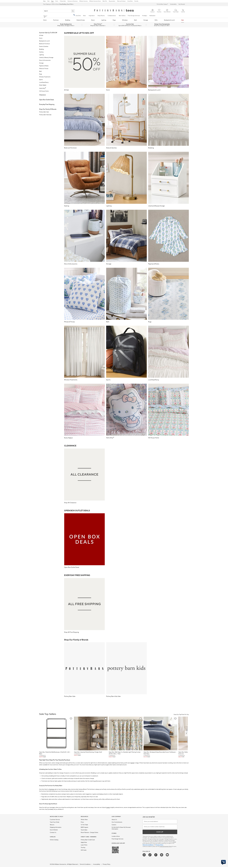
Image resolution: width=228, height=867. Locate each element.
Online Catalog (54, 840)
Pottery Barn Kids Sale (45, 115)
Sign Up (159, 832)
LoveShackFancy (44, 82)
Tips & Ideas (84, 830)
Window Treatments (44, 77)
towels (108, 807)
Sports (41, 79)
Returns (52, 825)
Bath (135, 20)
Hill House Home (44, 91)
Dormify (136, 1)
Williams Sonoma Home (95, 1)
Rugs (114, 20)
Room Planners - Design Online (89, 832)
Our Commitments (117, 822)
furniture (51, 789)
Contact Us (53, 832)
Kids (48, 1)
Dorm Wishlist (54, 830)
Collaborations (112, 15)
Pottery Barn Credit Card (88, 840)
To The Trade (84, 825)
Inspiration (92, 15)
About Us (114, 819)
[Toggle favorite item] (71, 718)
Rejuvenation (112, 1)
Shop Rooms (101, 15)
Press (82, 822)
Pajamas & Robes (44, 66)
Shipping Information (55, 827)
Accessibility (96, 864)
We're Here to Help (56, 816)
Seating (41, 52)
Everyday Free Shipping (46, 104)
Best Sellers (122, 15)
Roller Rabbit (42, 85)
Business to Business (73, 1)
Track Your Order (54, 822)
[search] (73, 11)
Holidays (144, 15)
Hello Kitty (42, 88)
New (84, 15)
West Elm (105, 1)
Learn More (84, 845)
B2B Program (84, 827)
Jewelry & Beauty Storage (46, 57)
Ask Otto (78, 15)
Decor (93, 20)
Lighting (103, 20)
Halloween (152, 15)
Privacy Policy (159, 845)
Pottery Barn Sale (44, 112)
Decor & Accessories (45, 60)
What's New (84, 819)
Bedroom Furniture (44, 44)
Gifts (156, 20)
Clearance (42, 95)
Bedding (67, 20)
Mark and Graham (121, 1)
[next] (186, 733)
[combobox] (59, 11)
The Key (83, 847)
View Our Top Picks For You (181, 714)
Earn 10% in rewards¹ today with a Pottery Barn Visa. (58, 4)
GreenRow (130, 1)
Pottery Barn (63, 1)
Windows (125, 20)
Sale (182, 20)
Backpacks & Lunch (169, 20)
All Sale (41, 35)
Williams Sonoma (83, 1)
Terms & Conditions (148, 845)
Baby (44, 1)
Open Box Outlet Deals (46, 100)
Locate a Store (116, 836)
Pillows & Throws (43, 68)
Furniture (56, 20)
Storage (145, 20)
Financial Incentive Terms (166, 846)
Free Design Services (134, 15)
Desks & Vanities (43, 46)
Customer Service (55, 819)
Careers (114, 825)
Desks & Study (81, 20)
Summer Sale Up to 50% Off (48, 33)
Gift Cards (83, 850)
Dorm (56, 1)
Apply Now (84, 842)
